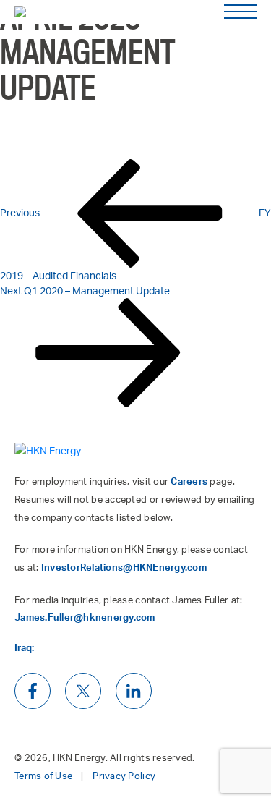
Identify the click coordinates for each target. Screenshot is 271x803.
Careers (189, 481)
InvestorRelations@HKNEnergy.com (124, 567)
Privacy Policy (124, 775)
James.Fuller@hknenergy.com (84, 617)
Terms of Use (43, 775)
